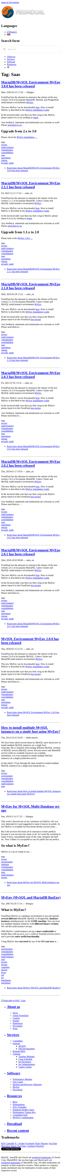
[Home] (23, 19)
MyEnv (29, 102)
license (4, 964)
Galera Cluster (25, 1067)
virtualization (7, 150)
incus (3, 972)
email (35, 117)
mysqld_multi (7, 163)
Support (16, 1043)
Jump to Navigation (10, 2)
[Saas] (12, 32)
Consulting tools (20, 1115)
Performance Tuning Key (24, 1112)
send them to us (14, 125)
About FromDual (20, 1015)
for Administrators (26, 1064)
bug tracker (36, 319)
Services (11, 59)
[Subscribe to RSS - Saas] (13, 1000)
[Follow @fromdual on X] (11, 1149)
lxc (2, 977)
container (5, 967)
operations (6, 158)
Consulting (18, 1041)
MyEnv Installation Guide (37, 110)
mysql (4, 859)
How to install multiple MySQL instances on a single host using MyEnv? (30, 729)
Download (17, 1089)
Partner (16, 1020)
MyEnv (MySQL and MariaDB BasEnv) (31, 897)
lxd (2, 975)
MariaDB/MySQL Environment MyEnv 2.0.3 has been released (30, 375)
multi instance (7, 147)
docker (4, 970)
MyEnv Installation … (27, 137)
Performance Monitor (22, 1079)
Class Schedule (25, 1059)
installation (6, 980)
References (18, 1023)
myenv (4, 145)
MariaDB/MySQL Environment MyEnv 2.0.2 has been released (30, 463)
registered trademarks (41, 1157)
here (38, 107)
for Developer (24, 1062)
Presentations (19, 1104)
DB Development (26, 1048)
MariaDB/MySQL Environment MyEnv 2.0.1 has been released (30, 552)
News (15, 1013)
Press (15, 1028)
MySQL (22, 1046)
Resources (11, 64)
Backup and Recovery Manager (27, 1084)
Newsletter (17, 1026)
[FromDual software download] (8, 67)
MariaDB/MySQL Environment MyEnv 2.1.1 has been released (30, 185)
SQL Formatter (19, 1107)
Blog (15, 1102)
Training (16, 1054)
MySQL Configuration (23, 1117)
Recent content (18, 1130)
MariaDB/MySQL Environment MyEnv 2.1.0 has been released (30, 286)
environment (7, 776)
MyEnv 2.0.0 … (25, 238)
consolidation (7, 152)
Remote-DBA (19, 1051)
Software (11, 62)
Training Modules (26, 1056)
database (5, 864)
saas (3, 155)
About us (11, 56)
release (4, 160)
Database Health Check (23, 1109)
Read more (34, 792)
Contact (16, 1018)
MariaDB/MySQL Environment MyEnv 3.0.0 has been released (30, 84)
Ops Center (18, 1082)
